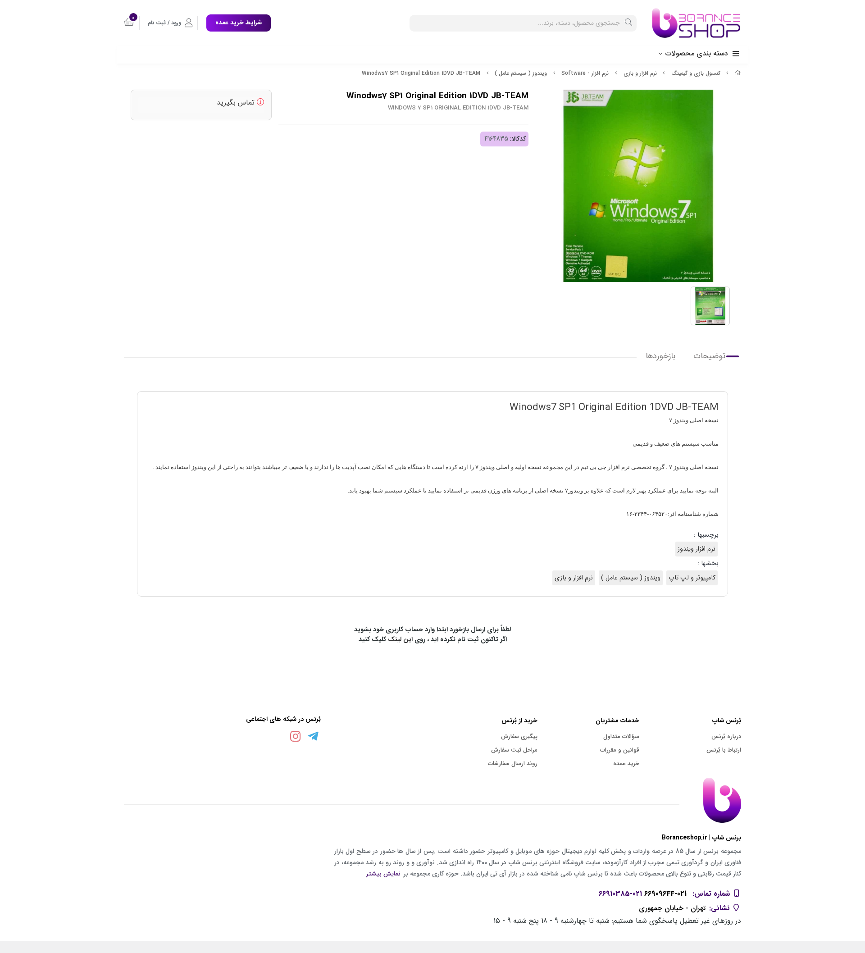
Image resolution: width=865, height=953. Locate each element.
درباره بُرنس (726, 736)
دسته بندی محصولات (696, 53)
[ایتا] (278, 738)
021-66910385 (620, 893)
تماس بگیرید (237, 102)
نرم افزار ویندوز (696, 549)
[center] (628, 23)
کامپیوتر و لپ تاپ (692, 578)
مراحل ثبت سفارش (514, 750)
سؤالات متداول (621, 736)
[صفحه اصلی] (738, 73)
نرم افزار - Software (585, 73)
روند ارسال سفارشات (512, 763)
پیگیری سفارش (519, 736)
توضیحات (709, 356)
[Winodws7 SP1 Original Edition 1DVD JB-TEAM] (432, 800)
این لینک (400, 639)
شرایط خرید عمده (238, 22)
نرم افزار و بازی (640, 73)
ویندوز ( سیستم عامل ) (521, 73)
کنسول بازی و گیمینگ (695, 73)
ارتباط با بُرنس (723, 750)
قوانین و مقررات (619, 750)
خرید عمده (626, 763)
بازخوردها (660, 356)
